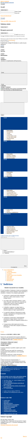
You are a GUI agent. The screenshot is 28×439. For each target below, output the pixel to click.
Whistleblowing (7, 408)
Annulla (2, 87)
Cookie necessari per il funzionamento (10, 359)
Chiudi (2, 49)
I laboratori (9, 277)
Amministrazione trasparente (10, 411)
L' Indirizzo (9, 271)
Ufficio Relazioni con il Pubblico (11, 404)
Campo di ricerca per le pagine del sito (10, 235)
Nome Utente (18, 11)
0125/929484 (9, 381)
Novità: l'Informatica (11, 272)
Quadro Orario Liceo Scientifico (14, 275)
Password (17, 13)
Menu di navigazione (19, 266)
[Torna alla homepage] (14, 89)
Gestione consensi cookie (10, 410)
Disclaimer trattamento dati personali (9, 425)
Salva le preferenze (12, 365)
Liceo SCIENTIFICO (9, 251)
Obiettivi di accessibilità (9, 407)
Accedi (2, 4)
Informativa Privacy (8, 403)
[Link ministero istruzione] (7, 2)
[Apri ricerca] (15, 96)
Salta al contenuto (5, 1)
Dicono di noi (10, 280)
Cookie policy (7, 400)
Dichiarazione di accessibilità (10, 406)
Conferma (8, 87)
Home (5, 250)
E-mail (16, 34)
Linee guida (9, 276)
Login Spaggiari (12, 40)
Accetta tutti (6, 343)
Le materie (9, 273)
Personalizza (4, 342)
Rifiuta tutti (12, 342)
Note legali (6, 402)
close (2, 115)
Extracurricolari (10, 279)
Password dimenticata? (6, 15)
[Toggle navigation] (12, 108)
